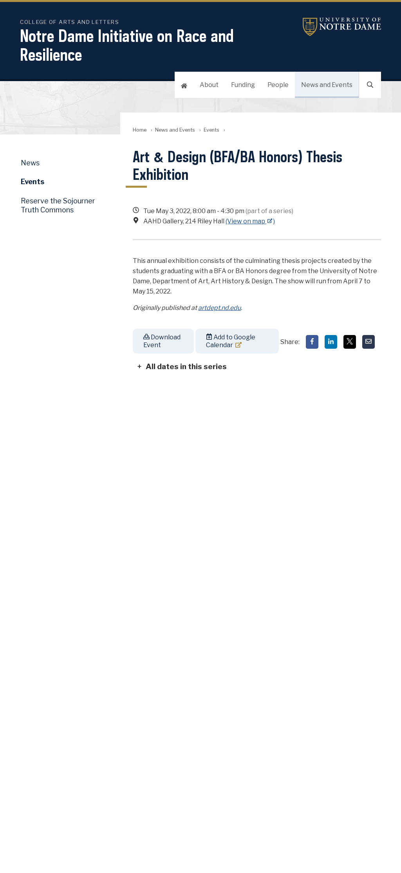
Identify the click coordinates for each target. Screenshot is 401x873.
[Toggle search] (370, 85)
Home (139, 130)
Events (211, 130)
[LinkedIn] (331, 342)
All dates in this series (186, 366)
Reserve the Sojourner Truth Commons (58, 205)
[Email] (368, 342)
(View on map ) (250, 221)
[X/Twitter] (349, 342)
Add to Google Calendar (230, 340)
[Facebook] (312, 342)
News (30, 163)
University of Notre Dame (342, 27)
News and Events (326, 85)
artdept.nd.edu (219, 308)
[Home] (184, 85)
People (278, 85)
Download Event (162, 340)
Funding (243, 85)
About (209, 85)
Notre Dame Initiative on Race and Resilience (127, 45)
